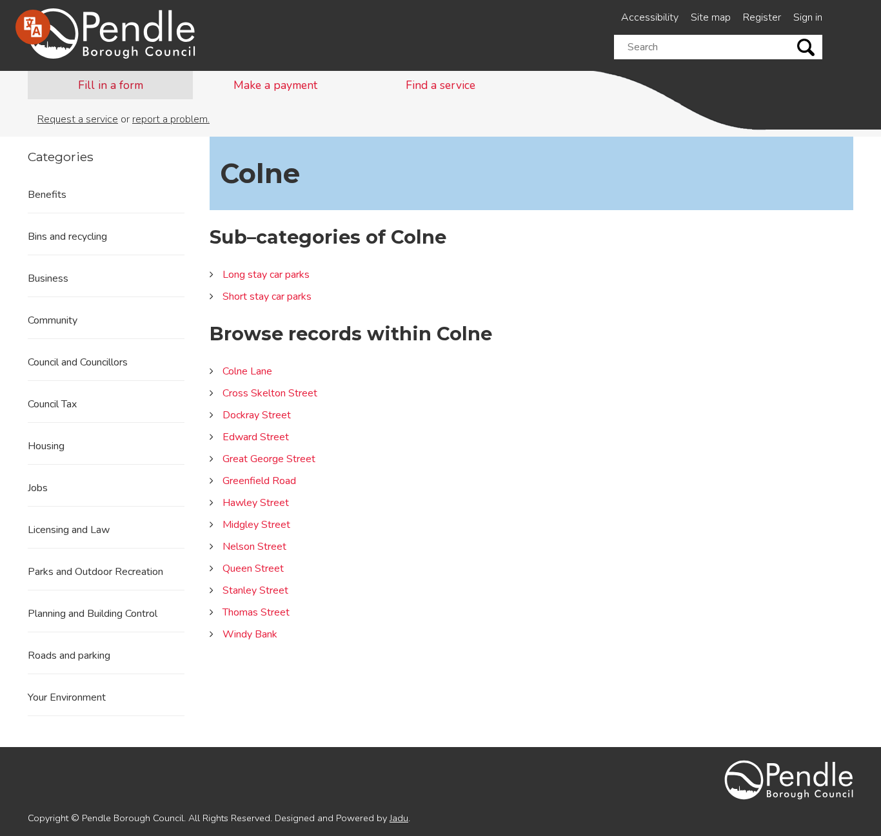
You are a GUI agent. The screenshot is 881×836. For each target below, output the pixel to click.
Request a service (77, 119)
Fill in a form (110, 85)
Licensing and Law (69, 530)
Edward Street (256, 437)
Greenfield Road (259, 481)
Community (52, 320)
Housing (46, 446)
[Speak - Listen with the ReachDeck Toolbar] (32, 27)
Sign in (807, 17)
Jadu (399, 818)
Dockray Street (257, 415)
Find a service (440, 85)
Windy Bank (250, 634)
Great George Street (269, 459)
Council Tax (52, 404)
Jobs (38, 488)
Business (48, 278)
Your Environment (67, 697)
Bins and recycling (67, 236)
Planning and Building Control (92, 614)
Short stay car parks (267, 296)
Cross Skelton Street (270, 393)
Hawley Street (256, 503)
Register (762, 17)
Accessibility (649, 17)
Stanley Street (255, 590)
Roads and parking (69, 655)
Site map (711, 17)
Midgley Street (256, 525)
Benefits (47, 195)
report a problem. (171, 119)
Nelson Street (254, 547)
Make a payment (275, 85)
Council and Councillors (78, 362)
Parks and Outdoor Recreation (95, 572)
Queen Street (253, 568)
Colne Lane (247, 371)
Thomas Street (256, 612)
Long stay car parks (266, 274)
